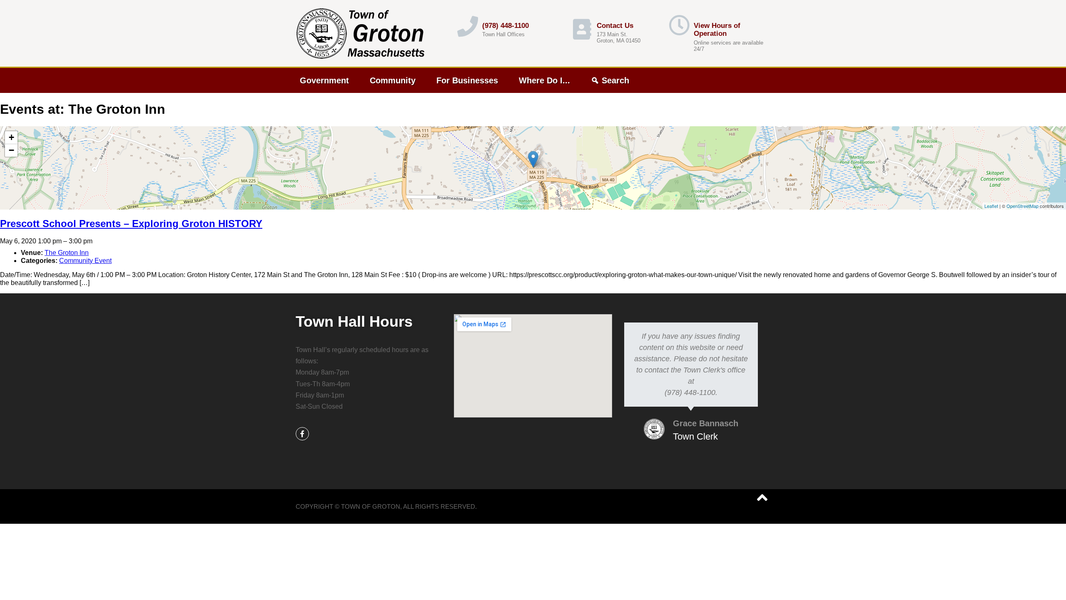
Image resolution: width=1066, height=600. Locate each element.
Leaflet (991, 205)
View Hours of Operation (717, 30)
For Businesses (467, 80)
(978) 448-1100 (505, 26)
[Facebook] (302, 433)
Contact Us (615, 26)
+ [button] (11, 137)
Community (393, 80)
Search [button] (615, 80)
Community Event (85, 260)
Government (324, 80)
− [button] (11, 150)
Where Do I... (544, 80)
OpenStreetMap (1022, 205)
